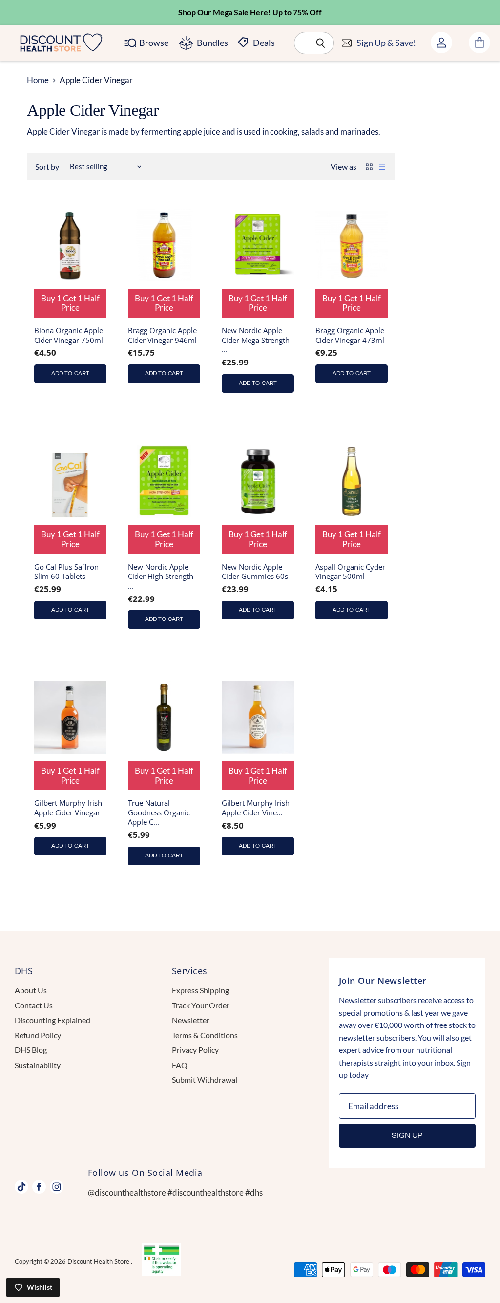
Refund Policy (38, 1035)
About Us (31, 990)
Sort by (47, 166)
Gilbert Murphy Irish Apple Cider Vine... (256, 807)
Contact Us (34, 1005)
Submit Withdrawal (204, 1079)
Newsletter (190, 1020)
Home (38, 80)
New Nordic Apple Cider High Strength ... (160, 576)
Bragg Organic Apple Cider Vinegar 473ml (349, 335)
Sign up (407, 1135)
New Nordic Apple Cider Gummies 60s (255, 571)
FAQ (180, 1064)
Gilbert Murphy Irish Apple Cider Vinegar (68, 807)
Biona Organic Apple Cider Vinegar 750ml (68, 335)
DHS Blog (31, 1049)
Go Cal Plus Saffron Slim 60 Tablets (66, 571)
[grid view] (369, 166)
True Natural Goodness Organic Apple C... (159, 812)
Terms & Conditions (205, 1035)
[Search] (321, 43)
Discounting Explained (52, 1020)
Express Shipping (200, 990)
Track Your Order (200, 1005)
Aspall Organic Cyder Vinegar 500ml (350, 571)
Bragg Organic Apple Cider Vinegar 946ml (162, 335)
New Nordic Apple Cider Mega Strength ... (256, 339)
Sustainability (38, 1064)
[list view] (382, 166)
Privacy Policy (195, 1049)
